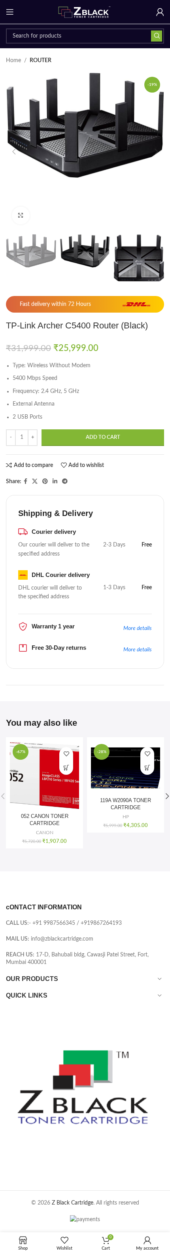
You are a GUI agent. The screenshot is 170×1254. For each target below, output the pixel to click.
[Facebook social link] (25, 481)
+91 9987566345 (53, 923)
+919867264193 (101, 923)
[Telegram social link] (65, 481)
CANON (44, 832)
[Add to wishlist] (66, 754)
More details (137, 628)
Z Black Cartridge (72, 1203)
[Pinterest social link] (45, 481)
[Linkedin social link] (55, 481)
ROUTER (40, 60)
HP (126, 816)
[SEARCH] (156, 36)
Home (13, 60)
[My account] (160, 12)
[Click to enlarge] (21, 215)
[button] (14, 151)
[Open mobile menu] (10, 12)
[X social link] (35, 481)
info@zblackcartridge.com (62, 939)
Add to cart (103, 437)
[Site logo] (85, 12)
